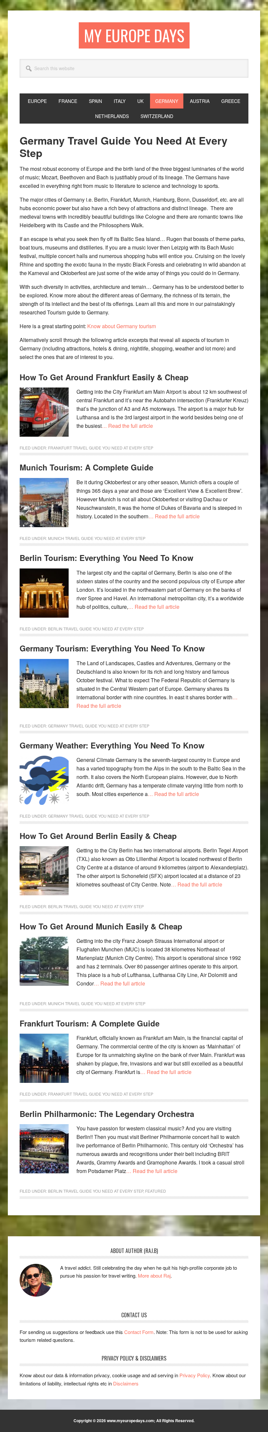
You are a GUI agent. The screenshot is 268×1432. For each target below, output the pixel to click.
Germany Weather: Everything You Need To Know (112, 745)
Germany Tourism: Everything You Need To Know (112, 648)
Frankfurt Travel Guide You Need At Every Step (100, 447)
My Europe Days (134, 35)
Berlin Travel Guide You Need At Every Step (96, 628)
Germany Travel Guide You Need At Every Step (98, 725)
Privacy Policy (194, 1375)
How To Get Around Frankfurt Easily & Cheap (104, 377)
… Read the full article (127, 425)
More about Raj (154, 1275)
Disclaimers (126, 1383)
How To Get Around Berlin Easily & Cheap (98, 835)
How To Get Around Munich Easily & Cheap (101, 926)
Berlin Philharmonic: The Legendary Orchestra (107, 1113)
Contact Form (139, 1331)
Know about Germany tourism (121, 326)
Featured (155, 1191)
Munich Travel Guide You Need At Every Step (96, 538)
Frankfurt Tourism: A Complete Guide (89, 1023)
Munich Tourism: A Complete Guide (86, 467)
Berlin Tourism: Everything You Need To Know (106, 557)
